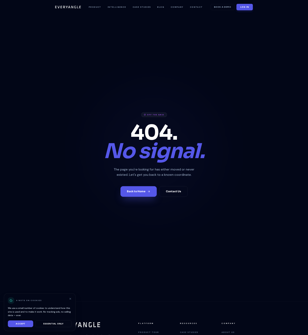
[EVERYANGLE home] (68, 7)
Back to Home (136, 191)
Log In (244, 7)
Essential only (53, 323)
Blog (160, 7)
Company (177, 7)
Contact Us (173, 191)
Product (95, 7)
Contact (196, 7)
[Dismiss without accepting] (70, 299)
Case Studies (142, 7)
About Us (228, 332)
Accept (20, 323)
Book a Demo (222, 7)
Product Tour (148, 332)
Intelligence (117, 7)
